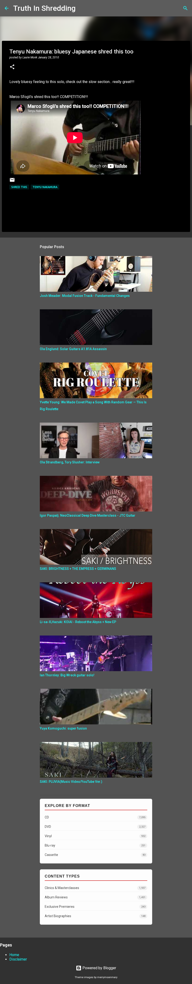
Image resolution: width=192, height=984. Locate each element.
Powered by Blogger (98, 968)
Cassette (95, 855)
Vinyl (95, 836)
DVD (95, 827)
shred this (19, 187)
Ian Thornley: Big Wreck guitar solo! (67, 675)
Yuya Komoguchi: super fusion (63, 728)
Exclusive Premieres (95, 906)
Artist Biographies (95, 916)
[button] (12, 67)
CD (95, 817)
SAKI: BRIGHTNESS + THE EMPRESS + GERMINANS (78, 569)
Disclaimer (18, 959)
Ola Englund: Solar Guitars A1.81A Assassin (73, 349)
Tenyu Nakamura (45, 187)
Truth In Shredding (44, 8)
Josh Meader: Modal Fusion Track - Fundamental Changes (85, 296)
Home (14, 955)
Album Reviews (95, 897)
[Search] (82, 8)
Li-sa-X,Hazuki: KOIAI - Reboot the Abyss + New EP (78, 622)
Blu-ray (95, 845)
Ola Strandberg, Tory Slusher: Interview (70, 462)
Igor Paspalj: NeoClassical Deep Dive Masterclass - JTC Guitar (87, 515)
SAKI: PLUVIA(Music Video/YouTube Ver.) (71, 781)
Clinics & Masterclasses (95, 888)
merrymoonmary (107, 977)
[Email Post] (12, 181)
